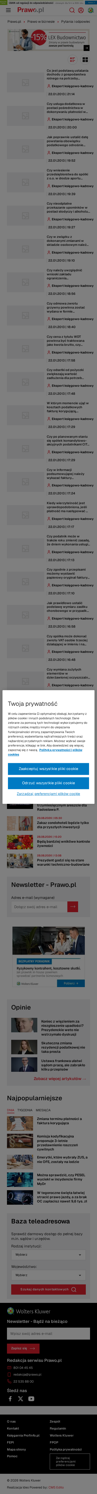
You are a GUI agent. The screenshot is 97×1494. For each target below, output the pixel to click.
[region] (48, 747)
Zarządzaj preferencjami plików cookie (48, 794)
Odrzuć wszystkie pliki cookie (48, 783)
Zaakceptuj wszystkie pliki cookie (48, 768)
